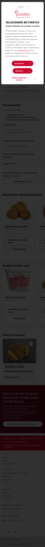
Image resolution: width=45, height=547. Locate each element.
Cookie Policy (23, 50)
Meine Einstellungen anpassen (19, 78)
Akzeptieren (19, 63)
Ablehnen (19, 71)
